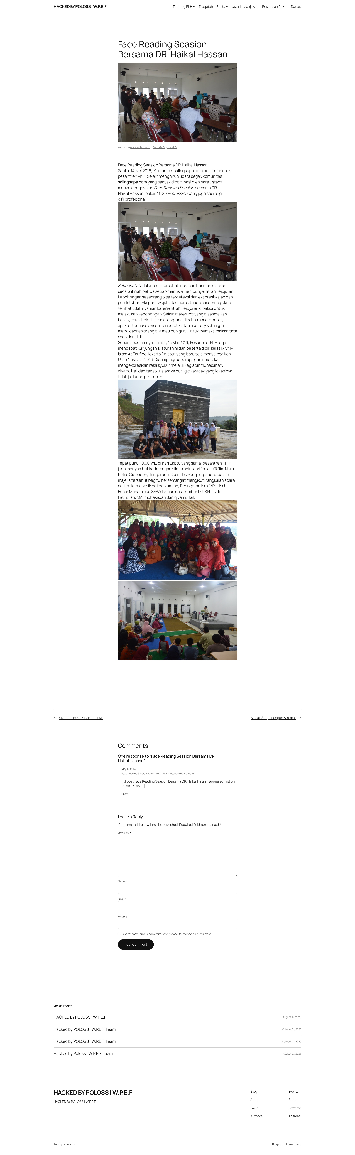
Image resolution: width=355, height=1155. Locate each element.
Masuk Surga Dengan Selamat (273, 717)
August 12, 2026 (292, 1017)
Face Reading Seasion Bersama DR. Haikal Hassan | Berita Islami (157, 773)
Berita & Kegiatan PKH (165, 147)
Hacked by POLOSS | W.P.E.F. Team (85, 1029)
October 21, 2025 (291, 1041)
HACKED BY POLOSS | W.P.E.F (80, 6)
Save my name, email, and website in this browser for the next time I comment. (166, 934)
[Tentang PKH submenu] (194, 7)
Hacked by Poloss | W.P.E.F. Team (83, 1053)
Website (122, 916)
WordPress (295, 1144)
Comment (124, 833)
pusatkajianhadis (140, 147)
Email (122, 899)
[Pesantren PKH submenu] (286, 7)
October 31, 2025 (291, 1029)
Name (122, 881)
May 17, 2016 (128, 769)
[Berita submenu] (227, 7)
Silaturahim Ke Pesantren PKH (81, 717)
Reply (124, 794)
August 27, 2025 (292, 1053)
